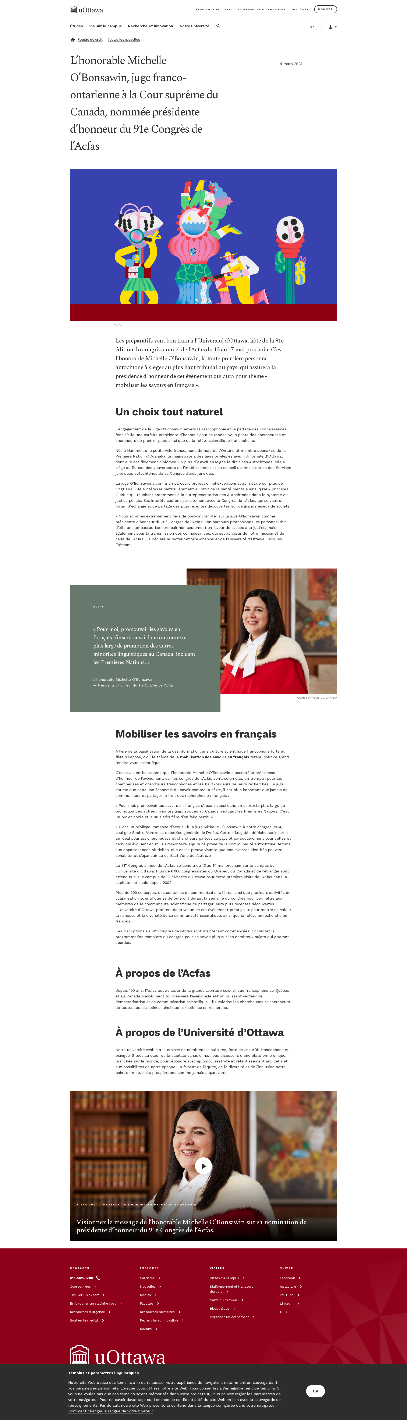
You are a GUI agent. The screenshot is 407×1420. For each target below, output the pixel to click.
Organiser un (229, 1317)
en (312, 26)
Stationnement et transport (231, 1289)
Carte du (224, 1300)
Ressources (87, 1312)
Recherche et (159, 1320)
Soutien (84, 1320)
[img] (86, 9)
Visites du (224, 1278)
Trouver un (84, 1295)
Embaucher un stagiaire (93, 1303)
